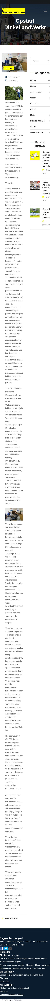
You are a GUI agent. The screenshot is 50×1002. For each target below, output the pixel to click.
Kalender (5, 952)
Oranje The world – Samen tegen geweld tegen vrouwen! (23, 958)
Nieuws (33, 81)
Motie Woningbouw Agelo (10, 962)
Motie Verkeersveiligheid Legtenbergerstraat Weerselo (22, 968)
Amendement (35, 92)
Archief (33, 127)
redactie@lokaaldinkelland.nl (11, 995)
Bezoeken (34, 104)
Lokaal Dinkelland (37, 121)
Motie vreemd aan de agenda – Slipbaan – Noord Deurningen (25, 965)
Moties (33, 86)
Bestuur (33, 109)
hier (4, 988)
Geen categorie (36, 132)
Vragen (33, 98)
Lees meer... (5, 981)
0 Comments (12, 81)
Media (32, 115)
